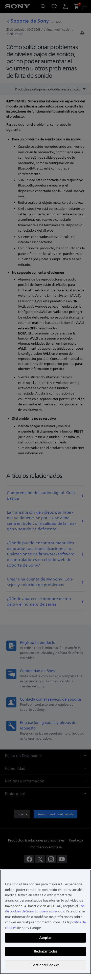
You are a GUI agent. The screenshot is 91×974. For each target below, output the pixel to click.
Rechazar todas (45, 951)
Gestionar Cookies (45, 965)
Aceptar (45, 937)
